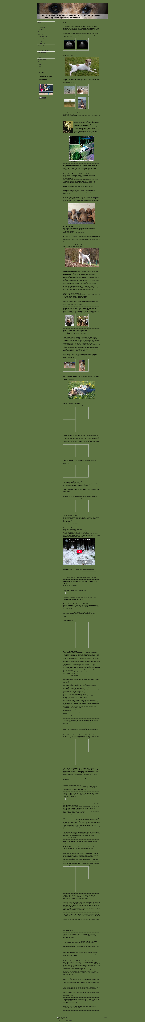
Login (105, 1017)
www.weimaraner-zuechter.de (89, 571)
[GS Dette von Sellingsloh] (81, 148)
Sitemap (65, 1017)
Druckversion (60, 1017)
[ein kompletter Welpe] (69, 44)
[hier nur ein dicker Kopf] (82, 44)
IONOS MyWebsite (70, 1020)
